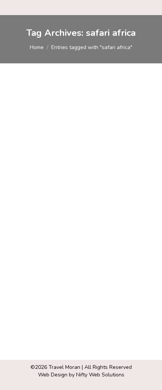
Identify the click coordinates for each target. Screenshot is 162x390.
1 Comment (30, 215)
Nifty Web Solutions (100, 374)
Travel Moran (64, 367)
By (69, 207)
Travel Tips (30, 207)
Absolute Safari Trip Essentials (71, 194)
